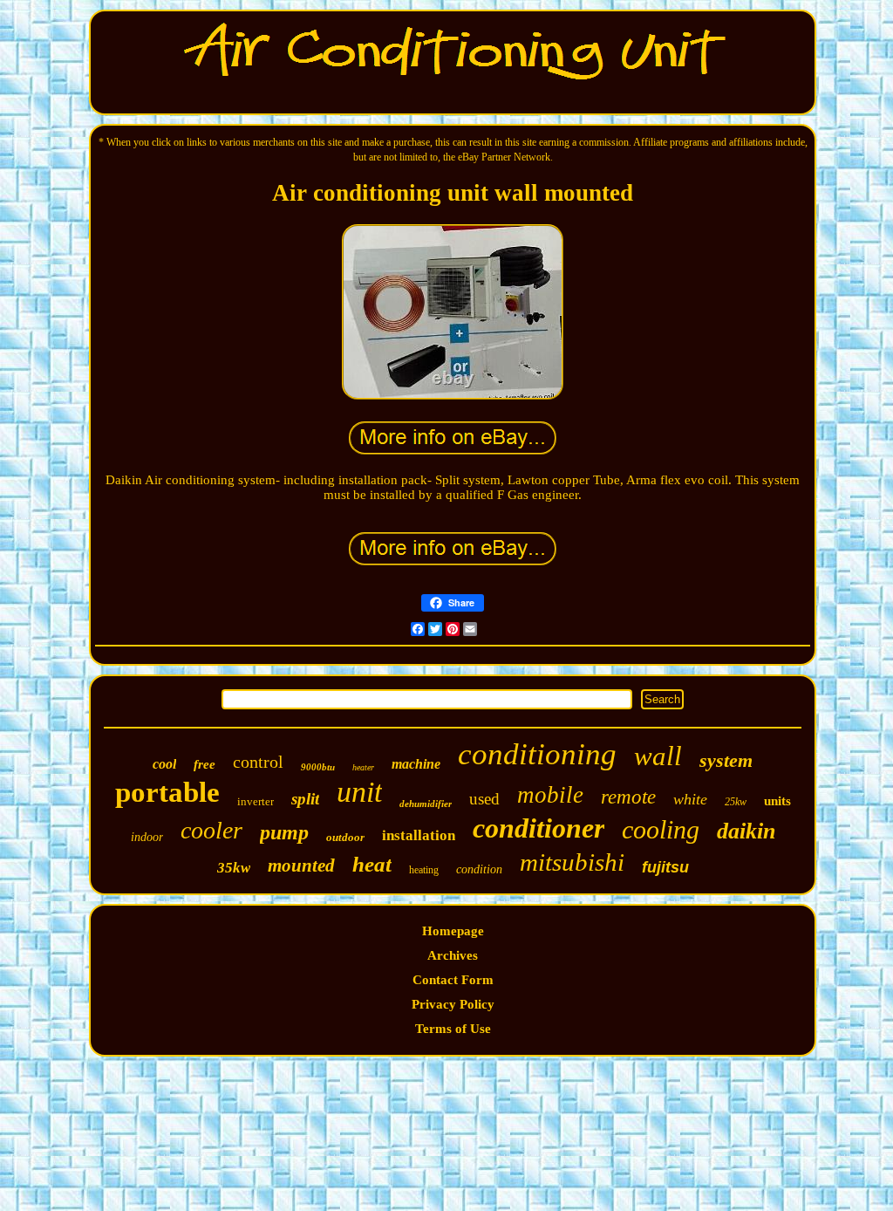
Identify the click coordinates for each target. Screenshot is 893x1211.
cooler (211, 830)
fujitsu (665, 867)
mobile (550, 795)
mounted (301, 865)
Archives (452, 955)
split (305, 799)
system (726, 760)
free (204, 764)
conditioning (537, 754)
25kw (735, 802)
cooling (660, 829)
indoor (147, 837)
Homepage (453, 931)
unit (359, 792)
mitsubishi (572, 862)
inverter (255, 801)
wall (658, 756)
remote (628, 797)
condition (479, 869)
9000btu (318, 767)
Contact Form (453, 980)
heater (363, 767)
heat (372, 864)
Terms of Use (453, 1029)
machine (416, 763)
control (258, 761)
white (690, 799)
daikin (746, 831)
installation (418, 835)
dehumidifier (425, 803)
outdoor (345, 837)
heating (424, 870)
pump (284, 832)
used (484, 799)
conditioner (538, 828)
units (777, 801)
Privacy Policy (453, 1004)
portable (167, 792)
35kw (233, 867)
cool (164, 763)
